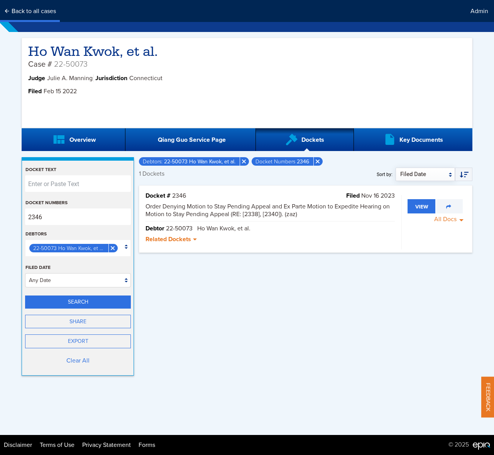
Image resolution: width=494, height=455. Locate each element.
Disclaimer (18, 445)
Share (77, 321)
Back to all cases (33, 11)
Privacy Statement (106, 445)
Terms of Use (57, 445)
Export (78, 341)
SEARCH (78, 302)
